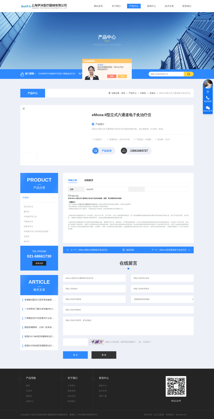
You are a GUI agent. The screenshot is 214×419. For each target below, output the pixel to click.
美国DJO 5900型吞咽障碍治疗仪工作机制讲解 (40, 336)
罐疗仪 (26, 211)
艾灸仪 (152, 93)
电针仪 (26, 241)
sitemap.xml (181, 415)
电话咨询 (208, 101)
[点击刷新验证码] (96, 341)
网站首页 (98, 6)
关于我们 (116, 6)
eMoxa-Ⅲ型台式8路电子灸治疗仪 (92, 250)
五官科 (29, 391)
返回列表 (130, 250)
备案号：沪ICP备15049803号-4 (83, 415)
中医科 (143, 93)
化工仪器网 (159, 415)
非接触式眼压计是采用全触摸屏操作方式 (40, 300)
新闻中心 (151, 6)
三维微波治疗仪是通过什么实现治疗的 (40, 318)
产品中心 (133, 6)
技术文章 (169, 6)
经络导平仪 (28, 226)
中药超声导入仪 (30, 216)
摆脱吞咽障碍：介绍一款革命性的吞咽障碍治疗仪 (40, 327)
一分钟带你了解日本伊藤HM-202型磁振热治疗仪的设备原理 (40, 309)
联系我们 (186, 6)
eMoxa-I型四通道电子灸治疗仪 (172, 250)
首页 (123, 93)
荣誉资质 (72, 391)
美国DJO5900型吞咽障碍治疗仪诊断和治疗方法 (40, 345)
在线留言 (88, 180)
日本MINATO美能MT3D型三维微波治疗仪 (56, 74)
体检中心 (30, 401)
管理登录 (170, 415)
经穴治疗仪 (28, 207)
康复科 (29, 396)
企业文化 (72, 396)
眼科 (28, 386)
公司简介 (72, 386)
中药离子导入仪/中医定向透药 (36, 231)
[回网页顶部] (208, 92)
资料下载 (103, 396)
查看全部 (39, 263)
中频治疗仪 (28, 221)
